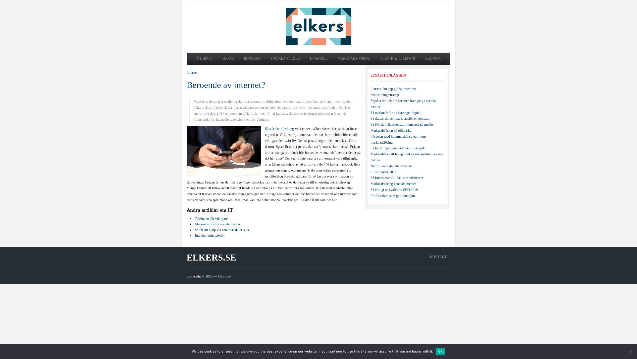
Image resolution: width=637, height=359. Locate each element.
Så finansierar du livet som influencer (397, 178)
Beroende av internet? (226, 85)
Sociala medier (285, 58)
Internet (204, 58)
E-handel (319, 58)
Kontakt (438, 257)
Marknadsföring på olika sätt (391, 130)
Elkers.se (211, 258)
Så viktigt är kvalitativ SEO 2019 (394, 190)
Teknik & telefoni (397, 58)
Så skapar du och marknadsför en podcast (400, 118)
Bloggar (252, 58)
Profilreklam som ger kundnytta (393, 196)
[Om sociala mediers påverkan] (318, 26)
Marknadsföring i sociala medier (393, 184)
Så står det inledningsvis (282, 129)
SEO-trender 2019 (383, 172)
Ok (440, 351)
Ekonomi (433, 58)
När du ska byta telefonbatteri (391, 166)
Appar (228, 58)
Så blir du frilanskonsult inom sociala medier (402, 124)
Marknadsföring (354, 58)
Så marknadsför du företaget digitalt (396, 113)
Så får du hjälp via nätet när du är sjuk (398, 148)
